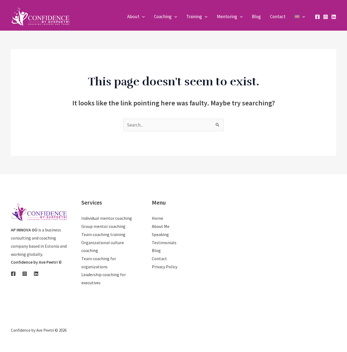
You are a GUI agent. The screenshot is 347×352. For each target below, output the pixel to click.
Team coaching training (103, 234)
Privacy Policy (164, 266)
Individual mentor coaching (106, 218)
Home (157, 218)
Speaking (160, 234)
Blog (156, 250)
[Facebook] (317, 16)
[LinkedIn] (333, 16)
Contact (159, 258)
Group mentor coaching (103, 226)
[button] (142, 16)
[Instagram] (325, 16)
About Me (160, 226)
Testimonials (164, 242)
